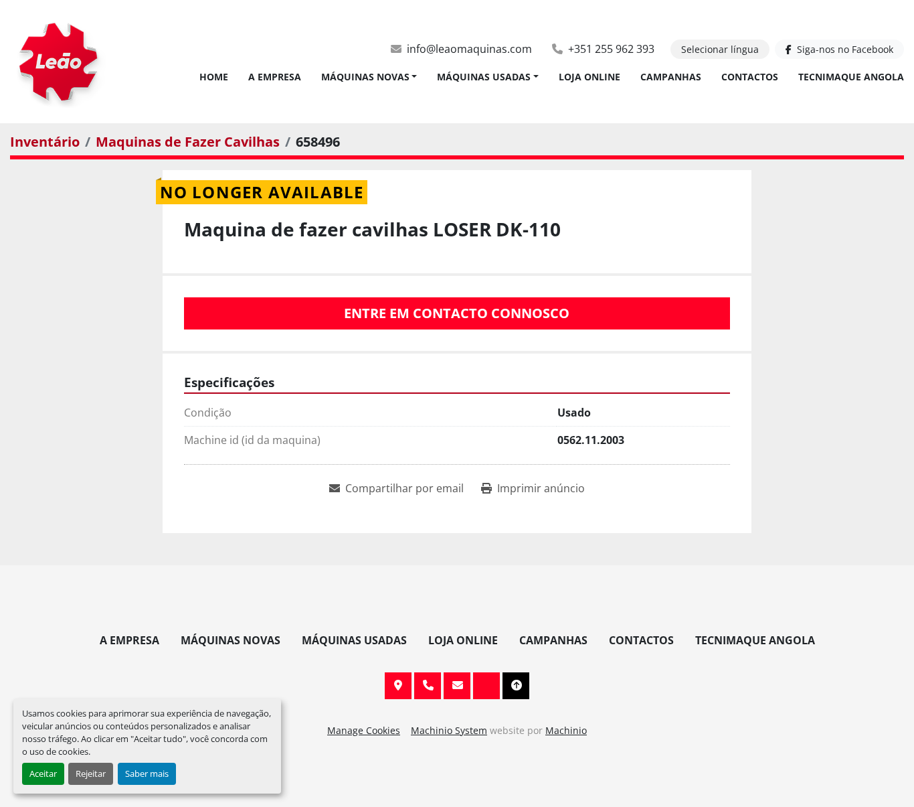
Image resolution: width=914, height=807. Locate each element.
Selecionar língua (720, 49)
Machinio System (449, 730)
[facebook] (486, 685)
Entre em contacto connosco (456, 313)
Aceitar (43, 773)
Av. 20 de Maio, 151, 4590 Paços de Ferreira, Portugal (398, 685)
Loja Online (589, 76)
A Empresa (274, 76)
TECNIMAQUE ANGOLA (851, 76)
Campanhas (670, 76)
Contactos (749, 76)
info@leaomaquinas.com (469, 49)
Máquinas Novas (365, 76)
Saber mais (147, 773)
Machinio (566, 730)
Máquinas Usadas (484, 76)
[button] (369, 77)
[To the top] (515, 685)
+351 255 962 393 (611, 49)
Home (213, 76)
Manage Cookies (363, 730)
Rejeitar (91, 773)
